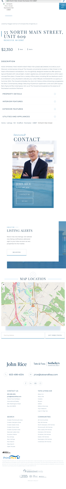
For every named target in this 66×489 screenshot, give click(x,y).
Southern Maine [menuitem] (12, 434)
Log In (49, 6)
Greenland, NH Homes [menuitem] (44, 441)
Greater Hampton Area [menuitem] (14, 422)
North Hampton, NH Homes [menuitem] (46, 425)
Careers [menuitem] (40, 399)
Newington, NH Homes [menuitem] (45, 439)
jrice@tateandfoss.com (46, 374)
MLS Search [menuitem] (10, 441)
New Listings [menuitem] (11, 439)
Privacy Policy (33, 480)
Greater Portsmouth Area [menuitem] (15, 420)
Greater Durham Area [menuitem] (13, 429)
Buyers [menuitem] (40, 401)
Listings (9, 123)
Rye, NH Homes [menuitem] (42, 422)
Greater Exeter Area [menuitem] (13, 425)
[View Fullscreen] (3, 291)
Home (3, 123)
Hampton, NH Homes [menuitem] (44, 432)
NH (14, 123)
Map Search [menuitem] (10, 444)
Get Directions (55, 335)
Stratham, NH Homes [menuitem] (44, 434)
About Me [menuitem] (41, 396)
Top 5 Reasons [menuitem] (42, 408)
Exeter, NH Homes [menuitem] (43, 437)
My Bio (25, 201)
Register (17, 252)
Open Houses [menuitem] (11, 446)
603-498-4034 (23, 187)
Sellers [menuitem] (40, 404)
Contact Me (25, 194)
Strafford (20, 123)
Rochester (27, 123)
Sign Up (54, 6)
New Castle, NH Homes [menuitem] (45, 429)
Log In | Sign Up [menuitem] (43, 411)
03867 (35, 123)
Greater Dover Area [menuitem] (13, 427)
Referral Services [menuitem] (43, 406)
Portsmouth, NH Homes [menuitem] (45, 427)
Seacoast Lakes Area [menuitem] (13, 432)
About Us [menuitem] (40, 394)
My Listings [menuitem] (10, 437)
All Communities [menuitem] (43, 420)
